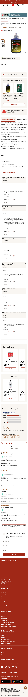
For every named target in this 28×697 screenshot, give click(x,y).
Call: (2, 579)
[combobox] (15, 172)
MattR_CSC (6, 196)
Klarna (2, 654)
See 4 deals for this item (10, 58)
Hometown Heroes (5, 639)
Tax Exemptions (5, 571)
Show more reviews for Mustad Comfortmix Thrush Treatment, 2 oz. (14, 526)
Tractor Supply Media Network (8, 626)
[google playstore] (17, 681)
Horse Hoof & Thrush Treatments (16, 18)
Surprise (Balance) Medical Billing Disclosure (10, 690)
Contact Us (3, 575)
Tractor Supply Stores (6, 605)
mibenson (6, 277)
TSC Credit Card (5, 652)
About (2, 635)
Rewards (3, 637)
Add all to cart (14, 104)
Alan (4, 265)
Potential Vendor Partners (7, 622)
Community (4, 599)
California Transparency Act (17, 687)
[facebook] (2, 666)
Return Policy (4, 567)
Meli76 (4, 315)
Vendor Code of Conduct (6, 692)
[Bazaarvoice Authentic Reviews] (9, 413)
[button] (17, 2)
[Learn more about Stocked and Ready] (11, 30)
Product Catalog (5, 603)
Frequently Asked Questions (8, 573)
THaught (6, 302)
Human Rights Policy (17, 691)
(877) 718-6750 (7, 579)
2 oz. (3, 67)
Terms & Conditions (6, 643)
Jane (4, 208)
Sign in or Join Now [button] (11, 112)
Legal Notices (4, 688)
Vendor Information (6, 624)
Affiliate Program (5, 620)
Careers (3, 616)
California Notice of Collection (18, 692)
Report (5, 202)
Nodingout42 (5, 291)
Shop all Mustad (4, 21)
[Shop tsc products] (14, 15)
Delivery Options (5, 569)
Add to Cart (10, 368)
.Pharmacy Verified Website (7, 607)
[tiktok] (16, 666)
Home (2, 18)
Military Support (5, 601)
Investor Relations (5, 595)
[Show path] (6, 18)
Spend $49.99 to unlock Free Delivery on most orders (14, 1)
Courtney (6, 228)
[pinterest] (6, 666)
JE (4, 252)
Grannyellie (5, 240)
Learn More (13, 2)
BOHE (5, 327)
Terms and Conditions (5, 687)
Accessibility (10, 688)
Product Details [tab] (8, 119)
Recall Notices (4, 577)
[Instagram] (9, 666)
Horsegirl (5, 180)
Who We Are (4, 593)
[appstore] (6, 681)
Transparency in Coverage (6, 691)
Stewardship (4, 597)
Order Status (4, 565)
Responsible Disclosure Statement (8, 689)
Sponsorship (4, 618)
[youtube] (13, 666)
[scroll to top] (25, 687)
